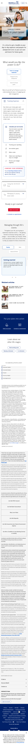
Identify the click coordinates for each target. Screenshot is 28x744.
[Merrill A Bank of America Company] (14, 2)
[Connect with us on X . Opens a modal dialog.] (14, 731)
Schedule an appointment (19, 328)
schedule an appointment (14, 214)
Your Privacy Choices (7, 722)
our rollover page (14, 442)
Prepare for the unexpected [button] (12, 78)
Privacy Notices (20, 742)
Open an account (6, 328)
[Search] (26, 3)
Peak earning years (13, 348)
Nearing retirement (7, 351)
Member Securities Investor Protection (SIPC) (11, 655)
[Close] (26, 732)
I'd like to (3, 679)
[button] (2, 3)
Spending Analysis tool (14, 171)
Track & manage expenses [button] (12, 72)
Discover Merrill (5, 683)
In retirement (20, 351)
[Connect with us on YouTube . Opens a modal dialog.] (19, 731)
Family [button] (6, 248)
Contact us (4, 686)
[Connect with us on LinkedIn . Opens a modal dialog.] (9, 731)
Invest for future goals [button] (12, 84)
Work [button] (17, 248)
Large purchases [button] (13, 252)
